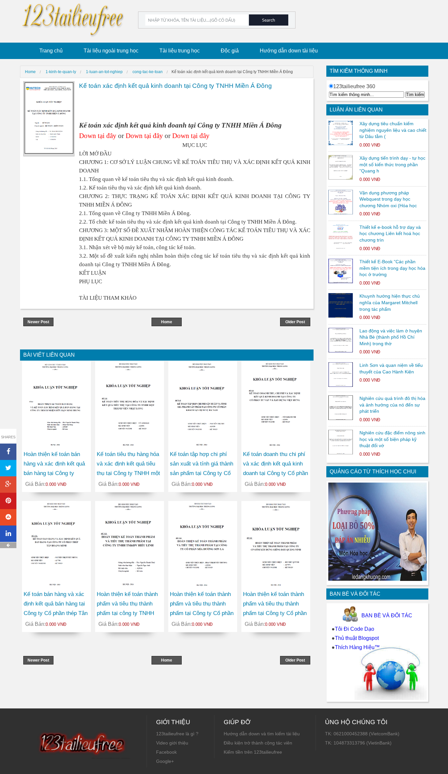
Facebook (166, 752)
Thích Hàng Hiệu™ (357, 647)
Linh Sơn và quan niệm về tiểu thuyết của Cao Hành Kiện (391, 368)
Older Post (295, 322)
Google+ (165, 761)
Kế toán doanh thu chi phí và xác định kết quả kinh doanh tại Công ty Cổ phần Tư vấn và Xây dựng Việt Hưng (275, 473)
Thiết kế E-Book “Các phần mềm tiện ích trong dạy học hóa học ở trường (392, 268)
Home (166, 322)
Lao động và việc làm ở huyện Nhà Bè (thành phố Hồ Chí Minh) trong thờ (390, 337)
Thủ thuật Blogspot (357, 638)
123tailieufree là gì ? (177, 733)
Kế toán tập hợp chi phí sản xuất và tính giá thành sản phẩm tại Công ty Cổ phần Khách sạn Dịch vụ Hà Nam (201, 473)
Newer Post (38, 322)
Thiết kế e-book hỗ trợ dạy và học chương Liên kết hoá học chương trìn (390, 234)
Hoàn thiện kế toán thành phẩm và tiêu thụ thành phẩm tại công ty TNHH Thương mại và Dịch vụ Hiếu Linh (127, 613)
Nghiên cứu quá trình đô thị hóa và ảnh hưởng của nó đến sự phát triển (392, 405)
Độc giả (230, 50)
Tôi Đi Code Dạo (354, 629)
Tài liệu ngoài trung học (111, 50)
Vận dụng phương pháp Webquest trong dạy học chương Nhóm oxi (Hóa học (388, 199)
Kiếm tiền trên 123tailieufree (253, 752)
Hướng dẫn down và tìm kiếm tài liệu (262, 733)
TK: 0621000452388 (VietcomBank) (362, 733)
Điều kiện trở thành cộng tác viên (258, 742)
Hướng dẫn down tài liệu (289, 50)
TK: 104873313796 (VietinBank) (358, 742)
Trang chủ (51, 50)
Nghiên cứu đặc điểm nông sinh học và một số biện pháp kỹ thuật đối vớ (392, 439)
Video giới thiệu (172, 742)
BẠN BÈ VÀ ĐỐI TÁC (386, 615)
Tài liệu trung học (179, 50)
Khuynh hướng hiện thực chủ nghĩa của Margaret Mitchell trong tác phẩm (389, 302)
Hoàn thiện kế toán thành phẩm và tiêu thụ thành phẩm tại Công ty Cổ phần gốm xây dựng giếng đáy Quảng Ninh (275, 613)
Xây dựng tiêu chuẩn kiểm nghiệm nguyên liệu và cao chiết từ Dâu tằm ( (392, 130)
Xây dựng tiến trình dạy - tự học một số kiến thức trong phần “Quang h (392, 164)
